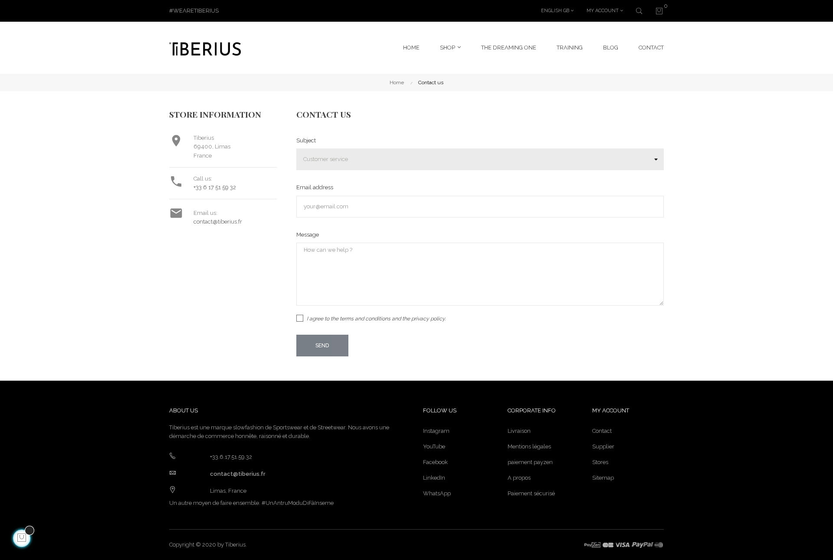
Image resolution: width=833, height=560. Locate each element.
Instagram (436, 431)
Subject (306, 140)
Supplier (603, 446)
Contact (602, 431)
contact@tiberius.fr (217, 221)
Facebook (435, 462)
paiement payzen (530, 462)
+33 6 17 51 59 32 (214, 187)
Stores (600, 462)
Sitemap (603, 477)
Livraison (519, 431)
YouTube (434, 446)
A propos (519, 477)
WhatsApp (437, 493)
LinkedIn (434, 477)
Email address (314, 187)
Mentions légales (529, 446)
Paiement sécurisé (531, 493)
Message (307, 234)
